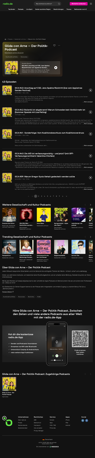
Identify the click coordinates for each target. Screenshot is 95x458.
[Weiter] (90, 204)
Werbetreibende (22, 425)
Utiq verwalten (38, 428)
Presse (20, 422)
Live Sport (29, 9)
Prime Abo (53, 428)
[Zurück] (85, 204)
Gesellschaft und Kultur (12, 57)
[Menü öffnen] (91, 4)
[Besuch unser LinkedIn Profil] (82, 420)
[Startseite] (5, 39)
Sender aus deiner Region (43, 9)
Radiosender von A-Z (80, 9)
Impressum (37, 425)
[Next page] (62, 196)
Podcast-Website (7, 291)
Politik (39, 296)
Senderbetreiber (22, 428)
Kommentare (24, 57)
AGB (35, 420)
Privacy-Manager (39, 430)
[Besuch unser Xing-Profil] (86, 420)
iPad (67, 422)
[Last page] (66, 196)
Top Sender (11, 9)
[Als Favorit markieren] (54, 45)
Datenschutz (37, 422)
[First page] (28, 196)
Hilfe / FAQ (53, 425)
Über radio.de (22, 420)
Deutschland (48, 439)
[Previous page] (32, 196)
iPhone (67, 420)
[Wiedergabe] (55, 67)
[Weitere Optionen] (59, 45)
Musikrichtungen (59, 9)
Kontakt (52, 420)
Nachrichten (31, 296)
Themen (69, 9)
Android (68, 425)
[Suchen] (59, 4)
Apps (51, 422)
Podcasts (20, 9)
